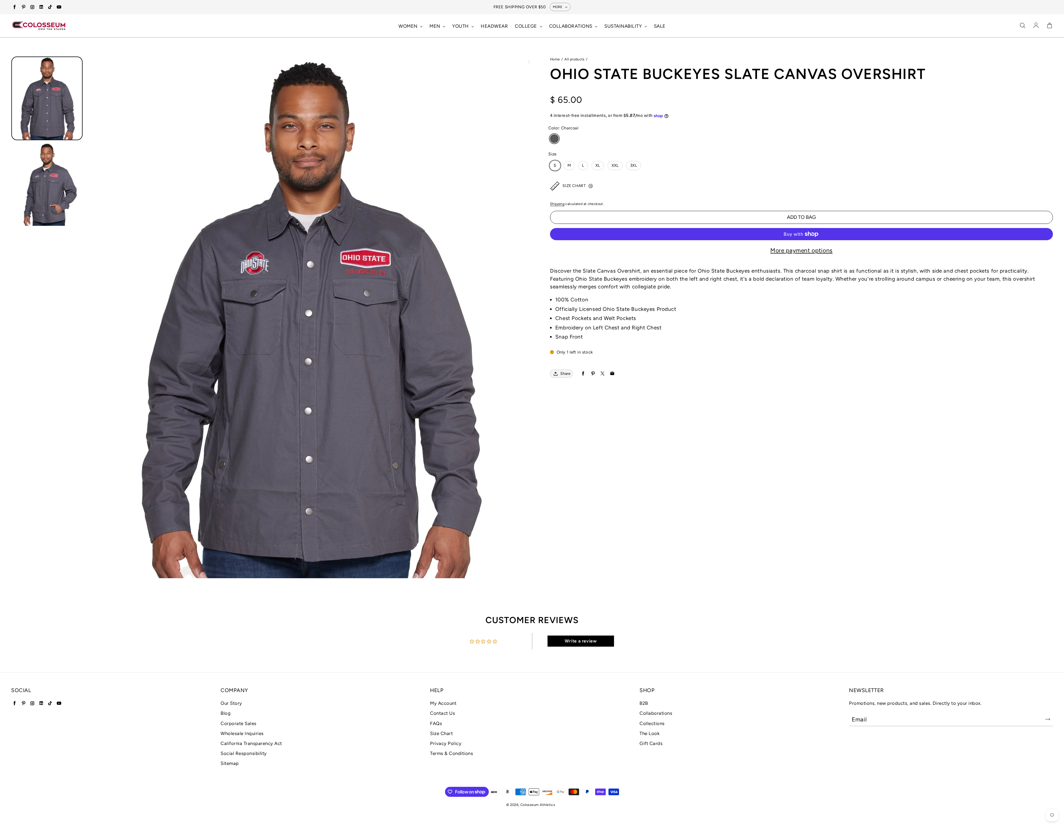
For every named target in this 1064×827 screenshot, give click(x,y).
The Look (649, 733)
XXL (615, 165)
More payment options (801, 250)
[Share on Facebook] (583, 373)
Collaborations (656, 713)
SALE (660, 26)
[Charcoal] (554, 138)
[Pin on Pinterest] (592, 373)
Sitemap (230, 763)
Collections (652, 723)
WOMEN (408, 26)
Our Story (231, 703)
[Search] (1022, 25)
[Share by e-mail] (612, 373)
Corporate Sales (239, 723)
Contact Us (442, 713)
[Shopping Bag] (1049, 25)
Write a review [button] (581, 641)
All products (574, 59)
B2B (644, 703)
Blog (226, 713)
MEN (435, 26)
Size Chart (441, 733)
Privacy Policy (445, 743)
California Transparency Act (251, 743)
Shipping (557, 204)
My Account (443, 703)
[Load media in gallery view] (47, 98)
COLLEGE (526, 26)
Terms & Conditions (451, 753)
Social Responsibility (244, 753)
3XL (633, 165)
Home (555, 59)
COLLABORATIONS (571, 26)
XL (597, 165)
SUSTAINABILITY (623, 26)
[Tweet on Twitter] (602, 373)
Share (565, 373)
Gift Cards (651, 743)
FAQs (436, 723)
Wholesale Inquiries (242, 733)
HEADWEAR (494, 26)
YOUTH (461, 26)
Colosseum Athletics (537, 805)
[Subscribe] (1047, 719)
